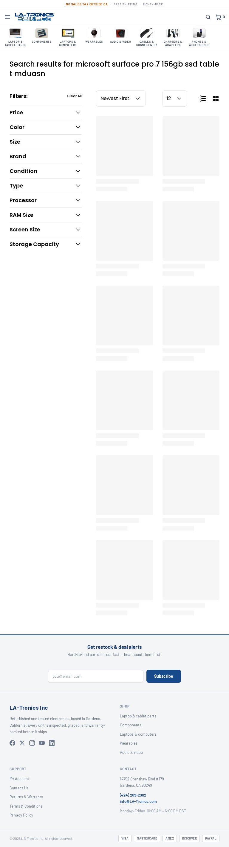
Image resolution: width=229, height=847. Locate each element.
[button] (46, 112)
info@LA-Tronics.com (138, 801)
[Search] (208, 17)
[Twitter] (22, 743)
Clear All (74, 96)
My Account (19, 778)
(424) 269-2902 (133, 795)
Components (130, 725)
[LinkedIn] (52, 743)
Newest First (114, 98)
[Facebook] (12, 743)
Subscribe (163, 676)
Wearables (128, 743)
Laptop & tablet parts (138, 716)
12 (169, 98)
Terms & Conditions (26, 806)
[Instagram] (32, 743)
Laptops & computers (138, 734)
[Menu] (7, 17)
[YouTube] (42, 743)
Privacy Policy (21, 815)
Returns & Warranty (26, 796)
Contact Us (19, 787)
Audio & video (131, 752)
